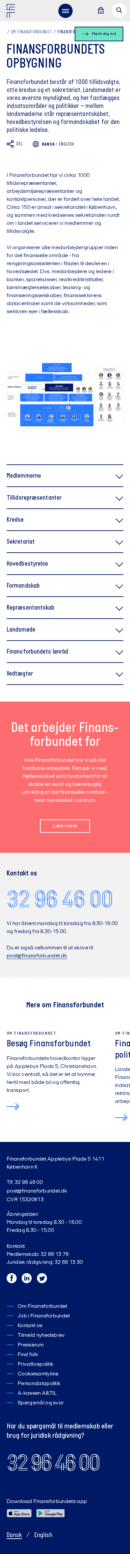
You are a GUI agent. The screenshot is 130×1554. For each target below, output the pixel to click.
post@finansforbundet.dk (37, 956)
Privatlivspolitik (35, 1364)
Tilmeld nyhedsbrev (41, 1335)
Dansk (14, 1535)
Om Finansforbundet (31, 32)
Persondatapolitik (39, 1383)
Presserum (31, 1345)
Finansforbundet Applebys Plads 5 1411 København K (55, 1163)
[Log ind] (101, 11)
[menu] (65, 11)
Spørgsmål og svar (41, 1403)
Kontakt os (30, 1325)
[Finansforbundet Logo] (12, 12)
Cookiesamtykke (38, 1374)
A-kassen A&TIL (37, 1393)
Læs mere (65, 826)
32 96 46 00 (60, 899)
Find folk (28, 1354)
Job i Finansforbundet (44, 1316)
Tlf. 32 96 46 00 (25, 1182)
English (66, 144)
